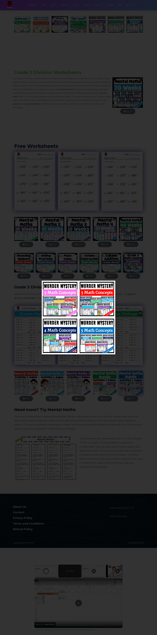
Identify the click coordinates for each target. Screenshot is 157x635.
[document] (78, 317)
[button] (112, 284)
